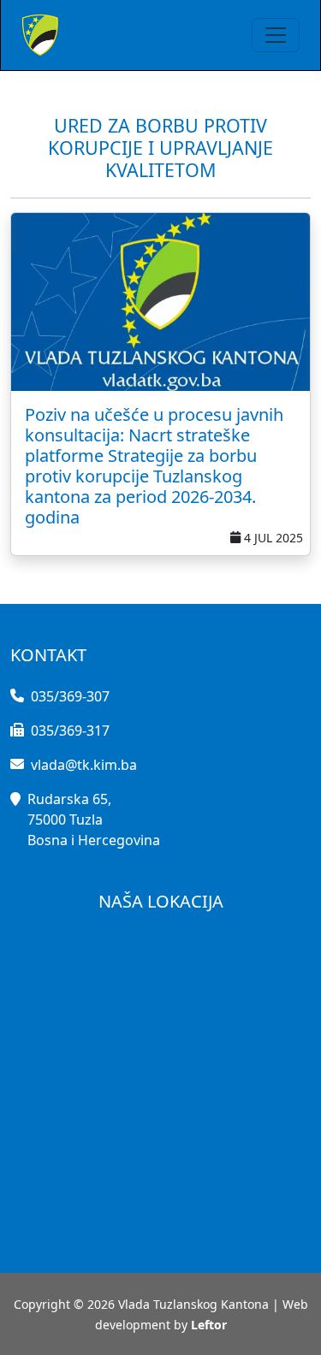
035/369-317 (70, 730)
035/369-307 (70, 696)
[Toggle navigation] (276, 35)
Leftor (209, 1325)
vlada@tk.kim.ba (84, 764)
